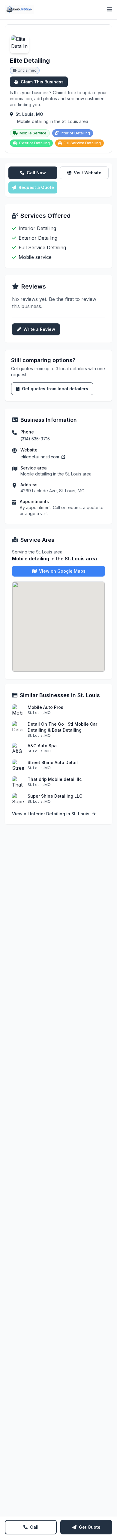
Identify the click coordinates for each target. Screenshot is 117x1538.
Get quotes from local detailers (55, 388)
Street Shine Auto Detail (53, 762)
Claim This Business (42, 81)
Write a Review (39, 329)
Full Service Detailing (82, 143)
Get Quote (89, 1527)
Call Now (36, 172)
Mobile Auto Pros (45, 707)
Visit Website (87, 172)
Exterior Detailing (34, 143)
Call (34, 1527)
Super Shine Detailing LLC (55, 796)
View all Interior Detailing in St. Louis (51, 813)
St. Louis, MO (29, 114)
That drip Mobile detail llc (55, 779)
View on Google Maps (62, 571)
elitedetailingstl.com (40, 456)
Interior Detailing (75, 133)
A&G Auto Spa (42, 745)
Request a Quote (36, 187)
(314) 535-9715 (35, 438)
